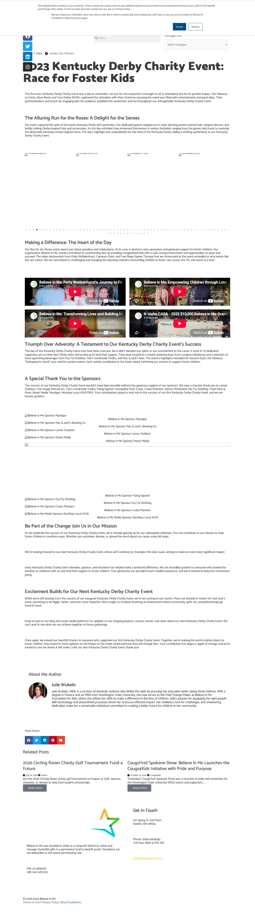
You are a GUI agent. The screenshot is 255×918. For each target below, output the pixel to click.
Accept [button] (179, 26)
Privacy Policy (50, 902)
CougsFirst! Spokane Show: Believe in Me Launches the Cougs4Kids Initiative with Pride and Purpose (178, 765)
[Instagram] (27, 66)
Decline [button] (195, 26)
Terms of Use (31, 902)
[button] (29, 191)
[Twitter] (27, 46)
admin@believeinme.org (147, 858)
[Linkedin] (27, 56)
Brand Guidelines (71, 902)
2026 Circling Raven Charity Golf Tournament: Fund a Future (73, 765)
